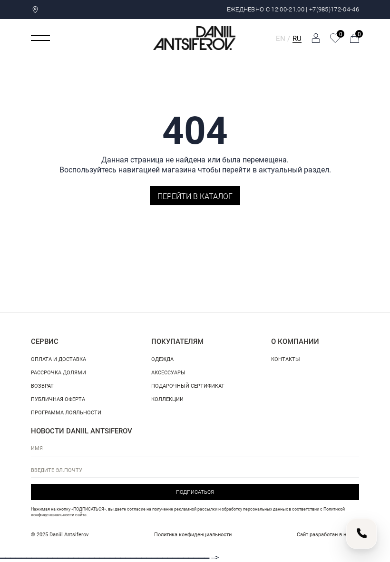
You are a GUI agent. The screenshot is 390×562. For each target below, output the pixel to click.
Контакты (285, 358)
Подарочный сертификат (187, 385)
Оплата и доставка (58, 358)
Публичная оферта (58, 398)
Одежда (162, 358)
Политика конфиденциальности (193, 534)
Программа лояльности (66, 412)
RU (297, 38)
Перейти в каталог (195, 196)
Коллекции (167, 398)
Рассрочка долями (58, 372)
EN (280, 38)
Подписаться (195, 491)
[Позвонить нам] (361, 533)
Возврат (42, 385)
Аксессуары (168, 372)
